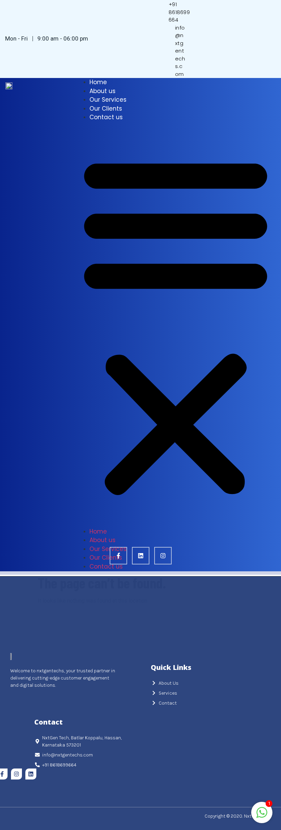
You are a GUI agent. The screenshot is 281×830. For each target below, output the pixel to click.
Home (98, 82)
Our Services (107, 100)
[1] (261, 816)
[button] (176, 324)
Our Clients (105, 108)
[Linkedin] (140, 555)
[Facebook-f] (118, 555)
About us (102, 91)
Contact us (106, 117)
